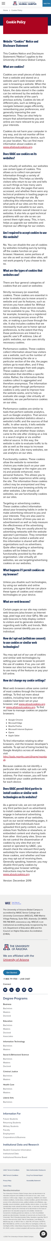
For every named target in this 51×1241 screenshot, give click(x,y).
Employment (9, 1133)
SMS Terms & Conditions (10, 1175)
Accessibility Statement (33, 1181)
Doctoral (7, 1015)
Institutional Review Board (15, 1157)
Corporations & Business (14, 1137)
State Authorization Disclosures (36, 1170)
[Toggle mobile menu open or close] (3, 3)
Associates (8, 1036)
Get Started (11, 972)
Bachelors (7, 1008)
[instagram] (18, 990)
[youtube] (30, 990)
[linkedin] (24, 990)
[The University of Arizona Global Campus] (24, 3)
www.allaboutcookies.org (17, 147)
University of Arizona (16, 960)
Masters (6, 1012)
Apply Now (46, 3)
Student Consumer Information (17, 1149)
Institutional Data (11, 1153)
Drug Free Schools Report (35, 1175)
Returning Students (12, 1122)
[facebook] (5, 990)
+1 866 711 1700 (10, 978)
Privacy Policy (7, 1181)
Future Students (10, 1118)
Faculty (6, 1129)
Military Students (10, 1126)
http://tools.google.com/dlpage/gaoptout (25, 758)
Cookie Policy (7, 1186)
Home (5, 10)
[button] (43, 1234)
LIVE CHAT (25, 978)
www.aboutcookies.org (32, 704)
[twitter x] (11, 990)
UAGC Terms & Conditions (11, 1170)
